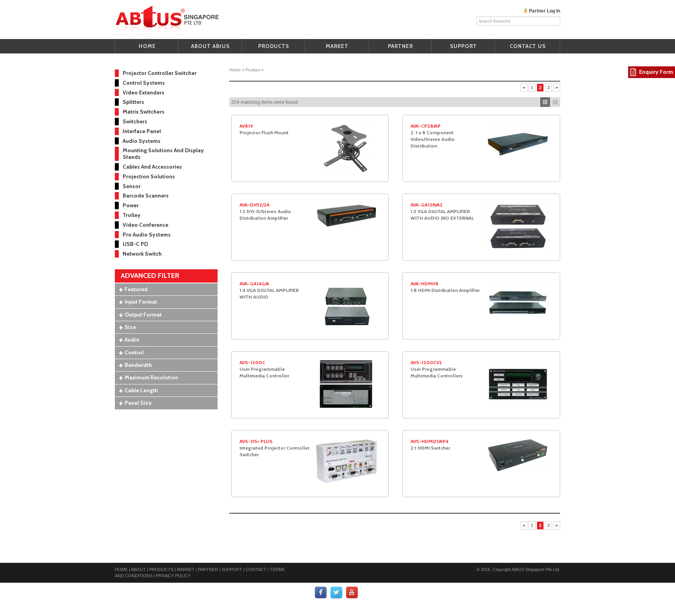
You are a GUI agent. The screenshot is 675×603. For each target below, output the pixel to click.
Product (252, 70)
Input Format (141, 301)
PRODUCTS (273, 46)
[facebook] (321, 592)
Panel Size (138, 402)
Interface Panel (142, 131)
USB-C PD (135, 243)
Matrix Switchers (143, 111)
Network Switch (142, 253)
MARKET (337, 46)
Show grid (545, 102)
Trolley (132, 215)
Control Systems (144, 82)
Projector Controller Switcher (159, 72)
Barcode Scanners (146, 195)
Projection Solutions (149, 176)
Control (134, 352)
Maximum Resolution (151, 377)
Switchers (135, 121)
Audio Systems (142, 140)
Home (235, 70)
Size (130, 327)
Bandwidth (138, 364)
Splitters (133, 101)
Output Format (143, 314)
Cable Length (141, 390)
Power (131, 205)
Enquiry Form (656, 71)
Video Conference (145, 224)
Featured (136, 289)
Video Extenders (143, 92)
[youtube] (352, 592)
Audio (132, 339)
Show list (555, 102)
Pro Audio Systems (147, 234)
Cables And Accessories (152, 166)
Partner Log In (544, 11)
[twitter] (336, 592)
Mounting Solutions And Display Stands (163, 153)
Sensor (132, 186)
